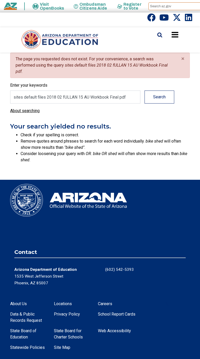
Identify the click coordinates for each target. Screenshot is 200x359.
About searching (25, 110)
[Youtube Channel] (164, 19)
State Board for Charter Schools (68, 333)
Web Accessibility (114, 330)
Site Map (62, 347)
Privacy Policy (67, 314)
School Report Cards (116, 314)
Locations (63, 303)
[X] (177, 19)
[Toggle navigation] (184, 34)
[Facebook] (151, 19)
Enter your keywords (28, 85)
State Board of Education (23, 333)
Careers (105, 303)
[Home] (49, 40)
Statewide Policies (27, 347)
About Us (18, 303)
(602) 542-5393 (119, 269)
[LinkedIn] (188, 19)
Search (159, 96)
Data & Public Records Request (26, 317)
